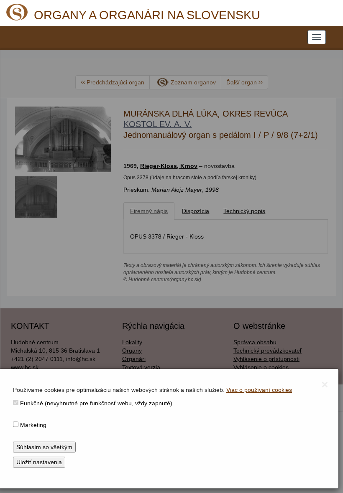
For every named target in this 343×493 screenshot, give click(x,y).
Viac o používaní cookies (259, 389)
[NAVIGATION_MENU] (316, 37)
